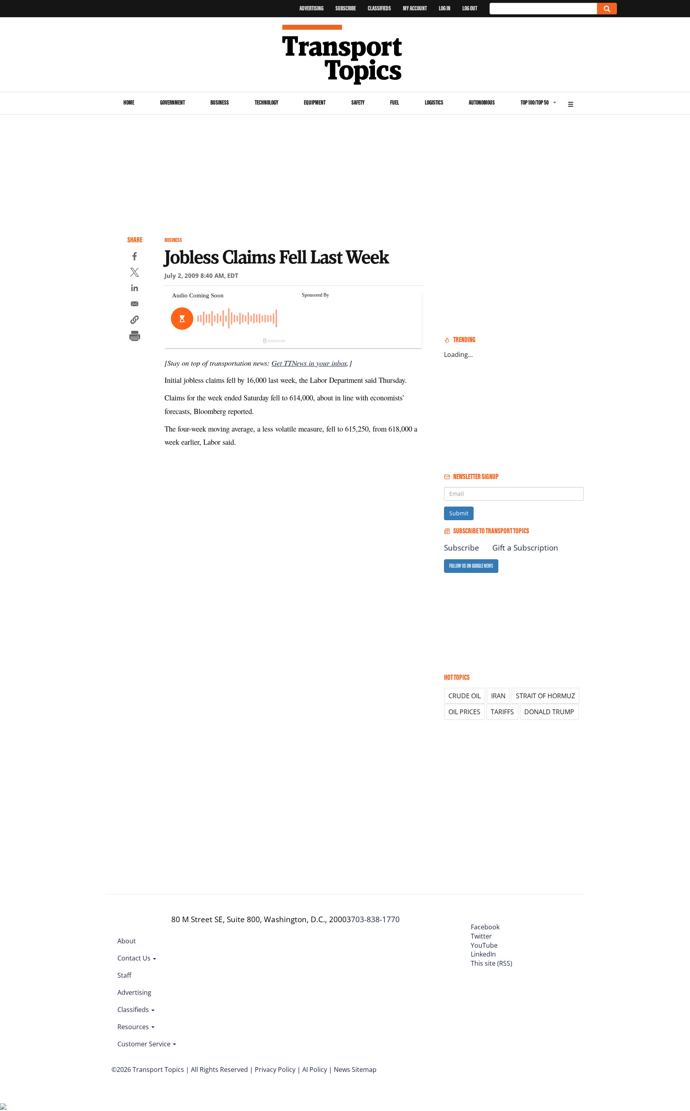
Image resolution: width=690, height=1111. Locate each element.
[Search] (607, 8)
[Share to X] (135, 273)
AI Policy (314, 1069)
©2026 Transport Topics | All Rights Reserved (179, 1069)
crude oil (464, 695)
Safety (358, 102)
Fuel (394, 102)
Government (172, 102)
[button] (135, 321)
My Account (415, 8)
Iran (498, 695)
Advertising (311, 8)
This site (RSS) (491, 963)
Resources (134, 1026)
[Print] (135, 337)
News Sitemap (355, 1069)
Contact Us (134, 958)
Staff (124, 975)
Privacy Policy (275, 1069)
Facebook (485, 927)
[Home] (345, 55)
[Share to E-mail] (135, 305)
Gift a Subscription (525, 548)
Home (128, 102)
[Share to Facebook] (135, 257)
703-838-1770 (375, 919)
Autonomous (482, 102)
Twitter (481, 936)
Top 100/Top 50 (535, 102)
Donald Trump (549, 711)
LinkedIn (483, 954)
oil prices (464, 711)
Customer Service (144, 1044)
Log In (444, 8)
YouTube (484, 945)
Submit (458, 513)
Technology (266, 102)
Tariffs (502, 711)
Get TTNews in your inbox (309, 363)
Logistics (434, 102)
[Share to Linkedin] (135, 289)
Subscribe (345, 8)
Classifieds (379, 8)
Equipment (314, 102)
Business (219, 102)
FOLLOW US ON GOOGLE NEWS (471, 565)
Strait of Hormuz (545, 695)
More (571, 103)
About (126, 941)
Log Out (469, 8)
